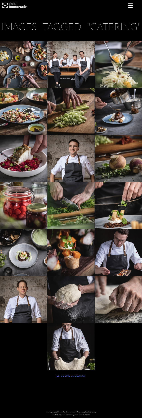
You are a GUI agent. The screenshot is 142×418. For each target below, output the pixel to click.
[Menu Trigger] (130, 5)
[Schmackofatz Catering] (70, 64)
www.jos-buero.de (82, 414)
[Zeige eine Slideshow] (71, 375)
